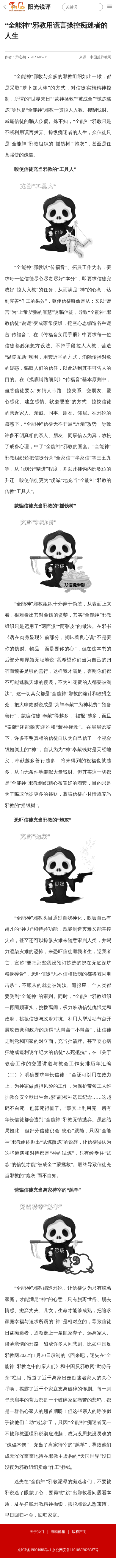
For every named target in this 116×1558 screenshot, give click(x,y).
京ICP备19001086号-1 (34, 1550)
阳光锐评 (39, 7)
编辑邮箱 (58, 1532)
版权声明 (79, 1532)
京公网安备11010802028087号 (75, 1550)
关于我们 (37, 1532)
